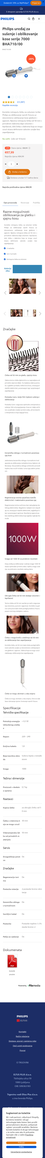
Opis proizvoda (10, 202)
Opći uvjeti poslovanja (22, 1045)
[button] (33, 19)
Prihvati (21, 1143)
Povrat (22, 1050)
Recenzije (25, 202)
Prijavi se (36, 3)
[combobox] (22, 19)
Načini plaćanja (22, 1036)
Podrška (36, 202)
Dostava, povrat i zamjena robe (22, 1041)
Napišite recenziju (10, 105)
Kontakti (22, 1031)
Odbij (21, 1147)
